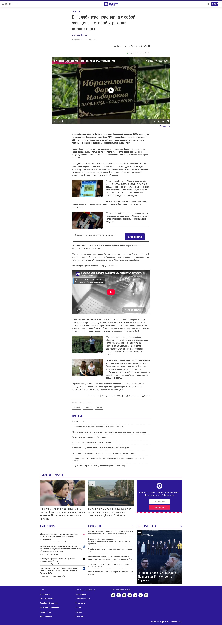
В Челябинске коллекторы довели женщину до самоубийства (84, 60)
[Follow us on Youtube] (124, 595)
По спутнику (80, 603)
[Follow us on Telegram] (135, 595)
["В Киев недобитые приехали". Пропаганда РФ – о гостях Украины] (159, 557)
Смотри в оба (146, 526)
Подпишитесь (134, 237)
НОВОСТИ (94, 526)
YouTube (78, 612)
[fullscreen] (167, 121)
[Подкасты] (146, 595)
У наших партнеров (82, 598)
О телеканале (45, 594)
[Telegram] (207, 4)
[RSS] (140, 595)
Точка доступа (81, 594)
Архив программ (46, 616)
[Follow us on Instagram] (129, 595)
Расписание (80, 616)
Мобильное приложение (49, 607)
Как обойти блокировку (49, 603)
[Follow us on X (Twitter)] (118, 595)
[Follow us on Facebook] (113, 595)
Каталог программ (47, 598)
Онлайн (78, 607)
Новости (76, 11)
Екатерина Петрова (79, 35)
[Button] (120, 46)
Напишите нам (45, 612)
